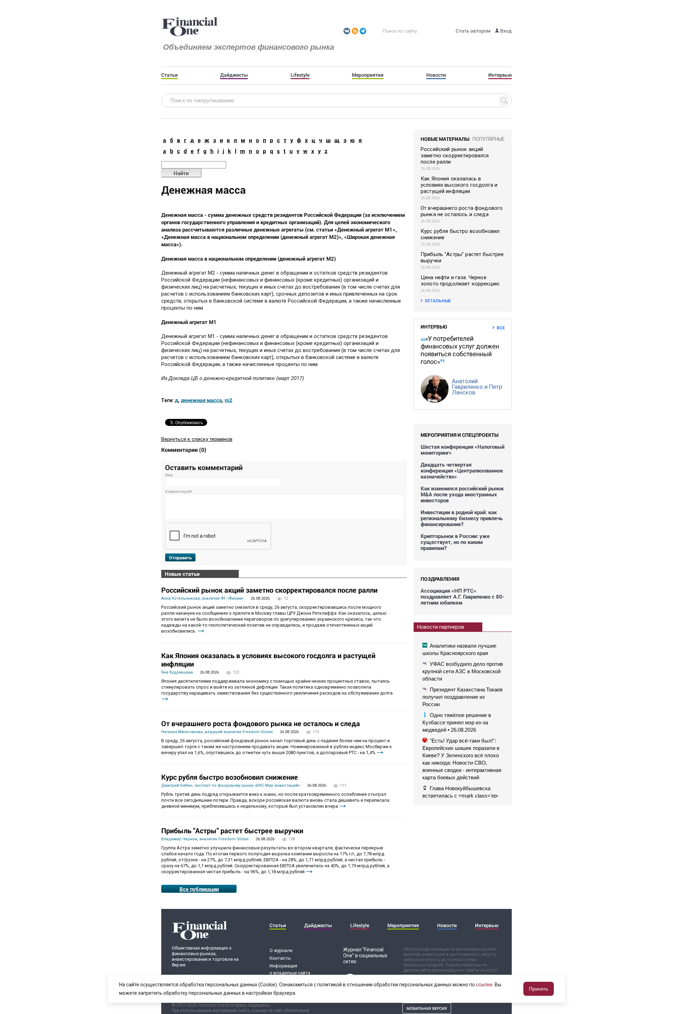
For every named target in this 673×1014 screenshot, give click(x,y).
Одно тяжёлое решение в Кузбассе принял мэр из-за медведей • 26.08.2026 (456, 722)
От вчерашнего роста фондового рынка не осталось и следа (260, 723)
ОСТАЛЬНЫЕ (438, 300)
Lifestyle (300, 75)
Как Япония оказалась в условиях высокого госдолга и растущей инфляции (268, 659)
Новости (436, 75)
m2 (228, 399)
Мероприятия (367, 75)
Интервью (500, 75)
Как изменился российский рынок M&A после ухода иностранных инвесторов (462, 494)
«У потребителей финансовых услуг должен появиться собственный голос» (460, 350)
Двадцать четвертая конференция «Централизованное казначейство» (462, 471)
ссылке (484, 984)
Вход (505, 30)
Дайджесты (234, 75)
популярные (489, 139)
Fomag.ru (189, 27)
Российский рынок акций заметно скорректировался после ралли (269, 589)
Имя (169, 475)
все (501, 327)
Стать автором (473, 30)
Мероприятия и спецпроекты (459, 435)
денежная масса (201, 399)
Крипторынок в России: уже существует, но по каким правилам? (455, 542)
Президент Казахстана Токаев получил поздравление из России (462, 697)
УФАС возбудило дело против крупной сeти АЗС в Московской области (462, 671)
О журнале (281, 950)
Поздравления (440, 579)
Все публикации (199, 888)
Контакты (280, 958)
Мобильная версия (427, 1008)
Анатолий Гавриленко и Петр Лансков (477, 386)
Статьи (169, 75)
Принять (538, 989)
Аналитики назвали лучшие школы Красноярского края (459, 649)
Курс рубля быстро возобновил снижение (229, 776)
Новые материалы (445, 139)
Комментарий (178, 491)
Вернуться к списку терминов (196, 439)
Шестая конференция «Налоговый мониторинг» (462, 450)
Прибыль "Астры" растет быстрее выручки (232, 830)
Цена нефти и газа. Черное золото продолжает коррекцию (460, 280)
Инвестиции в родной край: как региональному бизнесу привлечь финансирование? (462, 518)
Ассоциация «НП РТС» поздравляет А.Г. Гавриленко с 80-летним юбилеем (462, 597)
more (201, 631)
